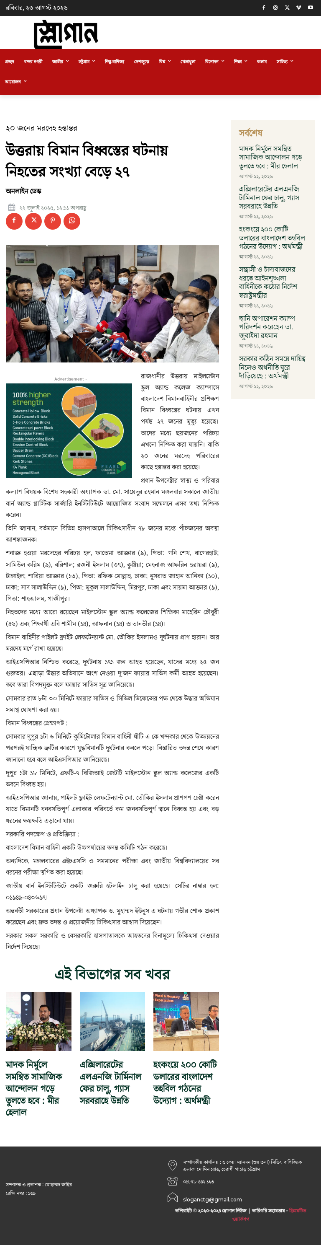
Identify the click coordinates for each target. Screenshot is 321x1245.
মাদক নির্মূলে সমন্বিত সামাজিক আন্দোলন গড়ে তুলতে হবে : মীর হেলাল (34, 1089)
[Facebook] (264, 8)
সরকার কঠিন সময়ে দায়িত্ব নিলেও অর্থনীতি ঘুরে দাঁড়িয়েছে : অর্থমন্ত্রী (272, 367)
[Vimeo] (298, 8)
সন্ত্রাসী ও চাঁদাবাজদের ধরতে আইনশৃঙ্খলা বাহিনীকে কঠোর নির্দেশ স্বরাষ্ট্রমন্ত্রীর (268, 282)
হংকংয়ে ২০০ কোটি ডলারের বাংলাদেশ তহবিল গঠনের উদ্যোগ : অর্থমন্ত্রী (185, 1083)
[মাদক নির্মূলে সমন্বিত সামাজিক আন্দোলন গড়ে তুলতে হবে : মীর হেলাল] (38, 1021)
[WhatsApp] (72, 221)
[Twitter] (287, 8)
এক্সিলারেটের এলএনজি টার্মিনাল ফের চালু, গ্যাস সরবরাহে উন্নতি (110, 1083)
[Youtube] (310, 8)
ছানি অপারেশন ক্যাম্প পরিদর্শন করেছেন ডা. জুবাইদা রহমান (267, 327)
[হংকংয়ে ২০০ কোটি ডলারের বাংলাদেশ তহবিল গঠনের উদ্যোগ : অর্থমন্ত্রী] (186, 1021)
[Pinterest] (52, 221)
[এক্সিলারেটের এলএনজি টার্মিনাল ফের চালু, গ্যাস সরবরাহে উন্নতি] (112, 1021)
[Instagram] (275, 8)
